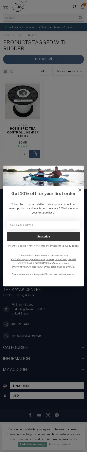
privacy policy (70, 245)
